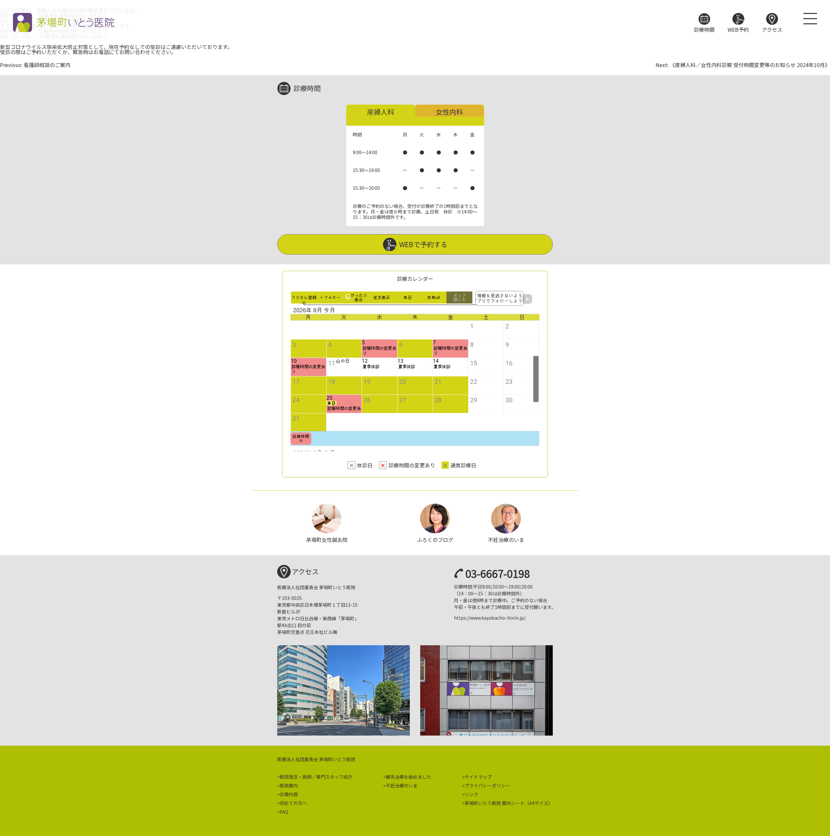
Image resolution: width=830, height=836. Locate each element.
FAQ (284, 811)
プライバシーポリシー (487, 785)
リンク (471, 794)
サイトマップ (478, 776)
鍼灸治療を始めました (408, 776)
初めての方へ (293, 803)
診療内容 (289, 794)
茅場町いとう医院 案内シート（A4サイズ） (509, 803)
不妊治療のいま (402, 785)
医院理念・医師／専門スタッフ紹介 (316, 776)
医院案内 (289, 785)
